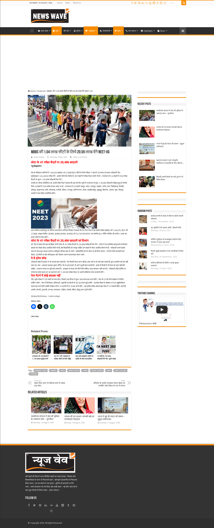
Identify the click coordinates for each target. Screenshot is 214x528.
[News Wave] (49, 15)
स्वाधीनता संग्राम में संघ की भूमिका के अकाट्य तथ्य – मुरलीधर (45, 417)
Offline (34, 374)
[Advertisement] (107, 59)
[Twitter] (135, 3)
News (67, 3)
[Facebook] (132, 3)
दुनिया (78, 31)
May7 (109, 371)
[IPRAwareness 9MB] (162, 309)
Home (59, 3)
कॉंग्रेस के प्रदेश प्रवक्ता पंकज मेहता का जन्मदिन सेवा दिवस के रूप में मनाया (109, 383)
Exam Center (97, 371)
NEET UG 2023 (120, 371)
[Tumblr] (157, 3)
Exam (85, 371)
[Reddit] (154, 3)
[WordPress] (161, 3)
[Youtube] (150, 3)
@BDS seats (74, 371)
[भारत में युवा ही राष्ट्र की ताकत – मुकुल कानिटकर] (147, 149)
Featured (41, 91)
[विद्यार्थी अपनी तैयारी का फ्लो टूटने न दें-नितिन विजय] (147, 182)
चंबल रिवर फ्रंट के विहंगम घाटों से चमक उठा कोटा (49, 383)
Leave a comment (80, 157)
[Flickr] (146, 3)
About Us (77, 3)
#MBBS (53, 371)
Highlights (148, 31)
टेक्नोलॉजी (106, 31)
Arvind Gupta (39, 157)
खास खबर (44, 31)
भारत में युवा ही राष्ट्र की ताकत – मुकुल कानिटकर (170, 145)
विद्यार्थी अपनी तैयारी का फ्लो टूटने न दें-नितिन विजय (170, 178)
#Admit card (41, 371)
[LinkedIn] (142, 3)
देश (67, 31)
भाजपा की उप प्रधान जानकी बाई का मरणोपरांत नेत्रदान (79, 418)
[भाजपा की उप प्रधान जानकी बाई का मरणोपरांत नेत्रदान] (147, 132)
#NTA (63, 371)
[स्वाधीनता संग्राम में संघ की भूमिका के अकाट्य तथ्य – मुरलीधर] (147, 116)
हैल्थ (119, 31)
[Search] (183, 2)
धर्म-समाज (132, 31)
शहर (57, 31)
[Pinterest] (139, 3)
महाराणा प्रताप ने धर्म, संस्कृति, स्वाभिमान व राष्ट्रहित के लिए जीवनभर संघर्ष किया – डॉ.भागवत (169, 162)
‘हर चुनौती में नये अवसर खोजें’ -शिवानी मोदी (166, 227)
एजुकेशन (92, 31)
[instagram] (164, 3)
